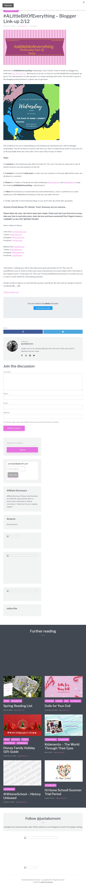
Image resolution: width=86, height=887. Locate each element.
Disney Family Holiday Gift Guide (19, 750)
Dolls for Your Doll (57, 706)
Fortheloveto (17, 240)
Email (6, 403)
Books (7, 701)
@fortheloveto (16, 234)
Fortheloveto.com (19, 232)
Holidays (59, 701)
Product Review (9, 743)
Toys (66, 701)
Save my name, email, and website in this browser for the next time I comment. (32, 422)
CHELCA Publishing (47, 882)
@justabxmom (49, 818)
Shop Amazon (12, 524)
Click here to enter (43, 308)
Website (6, 413)
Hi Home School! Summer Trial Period (63, 792)
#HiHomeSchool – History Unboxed (22, 796)
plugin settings (76, 827)
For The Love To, (19, 73)
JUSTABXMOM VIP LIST (18, 464)
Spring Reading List (17, 706)
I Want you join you (11, 292)
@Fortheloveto (54, 182)
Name (6, 394)
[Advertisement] (43, 655)
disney (7, 739)
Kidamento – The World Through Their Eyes (62, 746)
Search (22, 450)
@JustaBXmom (69, 182)
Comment (7, 372)
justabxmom (23, 26)
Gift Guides (49, 701)
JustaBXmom (19, 247)
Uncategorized (11, 10)
